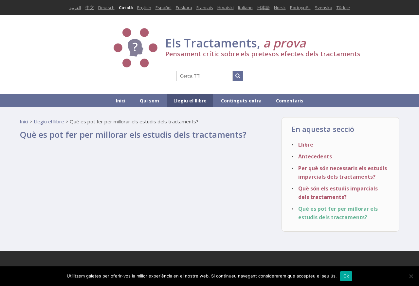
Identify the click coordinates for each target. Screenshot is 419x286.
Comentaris (289, 101)
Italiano (245, 7)
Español (163, 7)
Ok (346, 275)
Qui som (149, 101)
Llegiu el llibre (190, 101)
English (144, 7)
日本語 (263, 7)
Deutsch (106, 7)
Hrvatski (225, 7)
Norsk (280, 7)
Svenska (323, 7)
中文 (89, 7)
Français (204, 7)
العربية (75, 7)
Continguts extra (241, 101)
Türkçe (343, 7)
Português (300, 7)
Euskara (184, 7)
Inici (120, 101)
